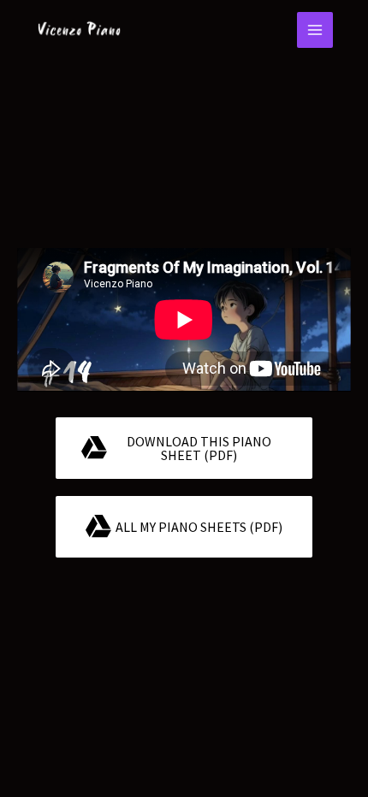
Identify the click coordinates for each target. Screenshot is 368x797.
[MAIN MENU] (315, 30)
